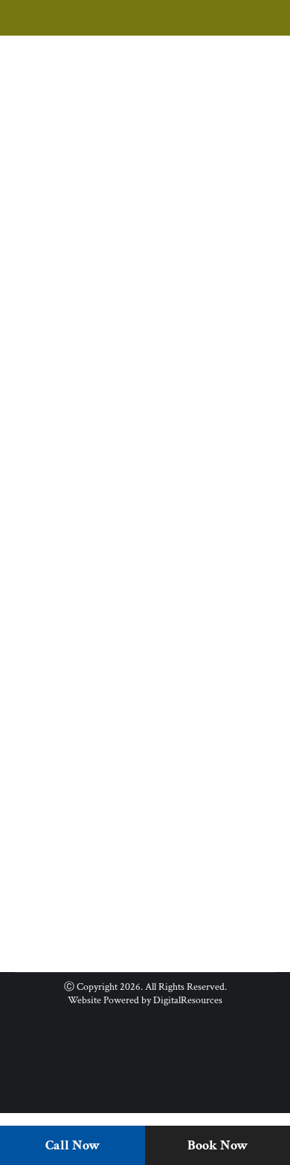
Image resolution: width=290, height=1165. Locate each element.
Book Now (217, 1145)
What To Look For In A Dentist (129, 331)
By (187, 357)
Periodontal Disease (101, 357)
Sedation (79, 784)
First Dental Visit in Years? (114, 759)
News (45, 357)
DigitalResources (187, 1000)
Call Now (72, 1145)
